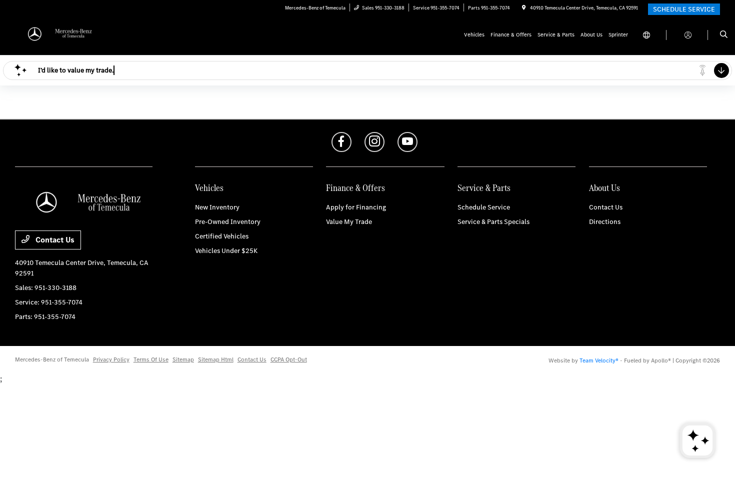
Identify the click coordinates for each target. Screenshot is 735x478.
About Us (604, 187)
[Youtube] (408, 142)
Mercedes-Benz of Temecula (52, 360)
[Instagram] (374, 142)
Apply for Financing (356, 207)
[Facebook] (342, 142)
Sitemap (183, 360)
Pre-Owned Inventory (227, 221)
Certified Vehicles (221, 236)
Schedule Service (484, 207)
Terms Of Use (151, 360)
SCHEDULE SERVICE (684, 9)
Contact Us (54, 239)
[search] (724, 35)
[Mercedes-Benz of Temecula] (60, 34)
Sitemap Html (216, 360)
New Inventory (217, 207)
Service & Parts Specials (494, 221)
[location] (524, 7)
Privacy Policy (111, 360)
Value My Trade (349, 221)
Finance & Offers (355, 187)
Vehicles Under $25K (226, 251)
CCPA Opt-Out (288, 360)
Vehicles (209, 187)
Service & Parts (484, 187)
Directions (604, 221)
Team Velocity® (599, 360)
